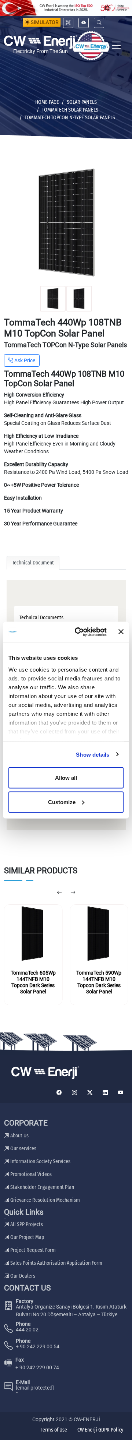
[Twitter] (90, 1092)
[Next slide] (73, 893)
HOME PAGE (47, 102)
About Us (19, 1136)
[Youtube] (120, 1092)
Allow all (66, 778)
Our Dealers (22, 1276)
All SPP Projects (26, 1224)
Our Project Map (26, 1237)
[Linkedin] (105, 1092)
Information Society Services (39, 1161)
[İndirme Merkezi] (83, 23)
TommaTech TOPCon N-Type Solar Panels (70, 118)
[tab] (66, 618)
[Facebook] (59, 1092)
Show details (92, 754)
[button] (99, 23)
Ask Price (24, 360)
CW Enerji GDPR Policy (100, 1430)
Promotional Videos (30, 1174)
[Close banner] (121, 631)
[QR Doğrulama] (68, 23)
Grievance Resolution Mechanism (44, 1200)
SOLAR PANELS (82, 102)
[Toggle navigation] (116, 46)
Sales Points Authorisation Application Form (55, 1263)
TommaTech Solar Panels (70, 110)
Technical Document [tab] (33, 563)
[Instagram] (74, 1092)
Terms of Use (54, 1430)
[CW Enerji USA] (91, 46)
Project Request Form (32, 1250)
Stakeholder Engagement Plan (41, 1187)
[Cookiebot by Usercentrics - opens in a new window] (79, 632)
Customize (62, 802)
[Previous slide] (59, 893)
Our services (22, 1148)
